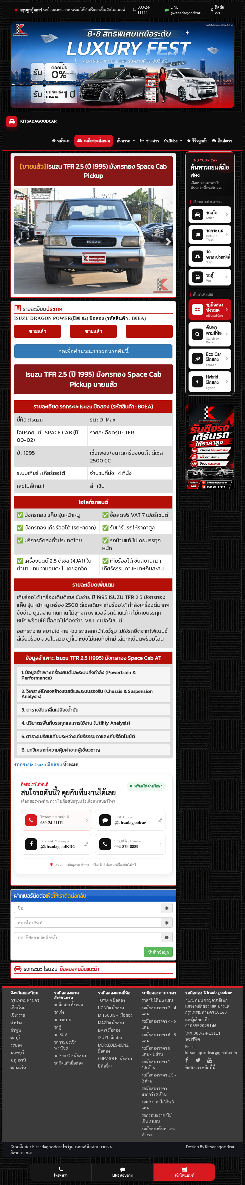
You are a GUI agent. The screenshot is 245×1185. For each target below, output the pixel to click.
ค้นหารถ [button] (123, 140)
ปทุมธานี (18, 1059)
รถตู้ (57, 1027)
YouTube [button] (170, 140)
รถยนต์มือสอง (86, 1146)
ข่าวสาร (152, 140)
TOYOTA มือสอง (111, 1000)
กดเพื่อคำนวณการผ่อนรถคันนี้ (93, 351)
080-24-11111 (143, 9)
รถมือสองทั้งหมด (97, 140)
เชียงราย (17, 1015)
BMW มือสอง (109, 1030)
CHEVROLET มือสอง (115, 1058)
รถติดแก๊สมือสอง (68, 1062)
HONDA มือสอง (111, 1007)
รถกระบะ (62, 1019)
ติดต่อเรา (219, 9)
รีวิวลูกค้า (199, 140)
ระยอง (16, 1044)
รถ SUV (60, 1034)
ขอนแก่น (18, 1067)
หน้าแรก (64, 140)
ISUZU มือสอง (110, 1037)
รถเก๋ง (59, 1012)
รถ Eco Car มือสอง (70, 1055)
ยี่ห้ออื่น (104, 1065)
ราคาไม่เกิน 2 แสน (157, 1000)
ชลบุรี (15, 1037)
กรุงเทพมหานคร (24, 1000)
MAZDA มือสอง (111, 1022)
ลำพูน (15, 1030)
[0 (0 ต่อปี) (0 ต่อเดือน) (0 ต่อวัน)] (17, 309)
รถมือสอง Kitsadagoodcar (208, 993)
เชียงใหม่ (17, 1007)
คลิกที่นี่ (208, 1067)
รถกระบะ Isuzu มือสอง (38, 764)
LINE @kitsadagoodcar (185, 9)
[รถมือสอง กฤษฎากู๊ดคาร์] (122, 65)
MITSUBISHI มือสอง (115, 1015)
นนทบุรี (17, 1052)
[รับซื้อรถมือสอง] (210, 447)
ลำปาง (16, 1022)
